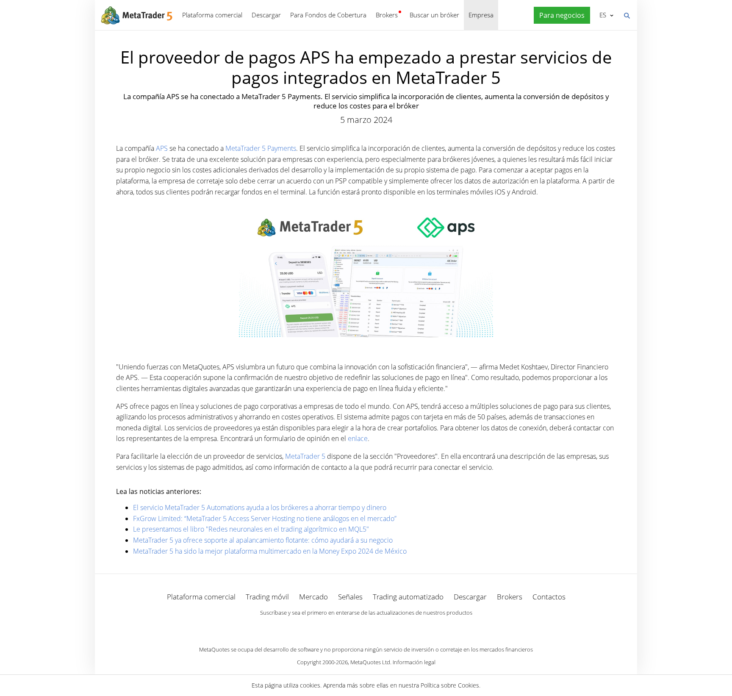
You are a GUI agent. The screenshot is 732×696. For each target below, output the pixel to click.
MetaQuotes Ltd (370, 662)
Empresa (481, 15)
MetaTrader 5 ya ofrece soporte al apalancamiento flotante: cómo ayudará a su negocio (263, 540)
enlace (358, 438)
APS (162, 148)
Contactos (549, 597)
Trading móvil (267, 597)
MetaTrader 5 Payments (260, 148)
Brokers (387, 15)
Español (601, 15)
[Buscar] (626, 14)
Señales (350, 597)
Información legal (414, 662)
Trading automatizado (408, 597)
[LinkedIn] (366, 627)
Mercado (313, 597)
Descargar (266, 15)
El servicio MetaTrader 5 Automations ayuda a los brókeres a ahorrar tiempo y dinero (259, 507)
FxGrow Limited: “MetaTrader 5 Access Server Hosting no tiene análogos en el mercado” (264, 518)
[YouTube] (379, 627)
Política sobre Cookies (450, 685)
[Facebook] (352, 627)
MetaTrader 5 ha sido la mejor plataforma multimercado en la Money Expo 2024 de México (270, 551)
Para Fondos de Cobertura (328, 15)
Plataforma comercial (212, 15)
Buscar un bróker (434, 15)
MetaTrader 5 (305, 456)
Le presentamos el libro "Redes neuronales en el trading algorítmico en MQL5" (251, 529)
